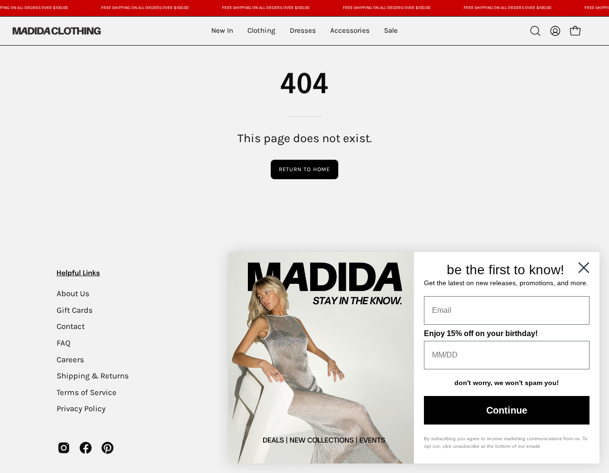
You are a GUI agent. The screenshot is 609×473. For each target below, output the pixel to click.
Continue (506, 410)
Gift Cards (75, 309)
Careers (70, 359)
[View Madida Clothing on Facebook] (86, 448)
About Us (73, 293)
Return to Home (305, 169)
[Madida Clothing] (56, 30)
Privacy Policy (81, 408)
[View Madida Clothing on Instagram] (64, 448)
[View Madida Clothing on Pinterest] (107, 448)
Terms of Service (87, 391)
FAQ (63, 342)
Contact (71, 326)
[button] (535, 31)
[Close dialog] (584, 268)
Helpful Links (78, 273)
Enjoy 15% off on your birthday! (481, 333)
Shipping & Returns (93, 375)
